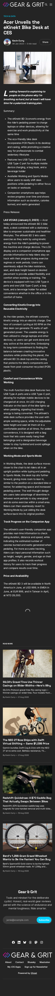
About (8, 962)
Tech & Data (10, 16)
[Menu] (51, 4)
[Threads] (30, 942)
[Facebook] (13, 942)
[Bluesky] (24, 942)
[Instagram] (41, 942)
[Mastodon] (36, 942)
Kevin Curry (18, 40)
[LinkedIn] (19, 942)
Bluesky (32, 962)
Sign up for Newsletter (36, 966)
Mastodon (45, 962)
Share (45, 42)
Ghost (34, 973)
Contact (19, 962)
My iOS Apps (14, 966)
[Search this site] (46, 4)
